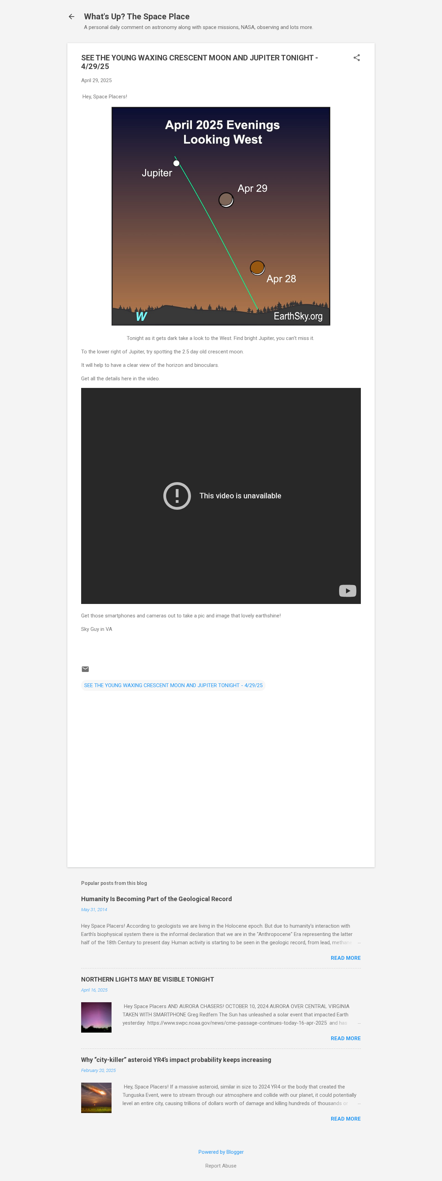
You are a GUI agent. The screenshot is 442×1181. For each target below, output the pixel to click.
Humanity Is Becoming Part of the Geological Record (156, 898)
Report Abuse (221, 1166)
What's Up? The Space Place (137, 16)
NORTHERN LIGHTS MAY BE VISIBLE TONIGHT (147, 979)
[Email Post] (85, 671)
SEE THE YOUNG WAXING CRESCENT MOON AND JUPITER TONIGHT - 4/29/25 (173, 685)
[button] (357, 58)
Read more (346, 958)
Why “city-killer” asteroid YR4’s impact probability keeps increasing (176, 1059)
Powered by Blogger (221, 1152)
